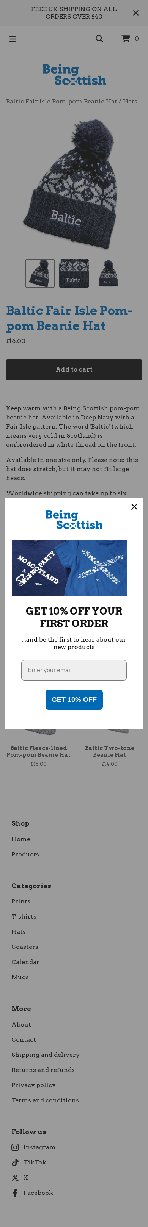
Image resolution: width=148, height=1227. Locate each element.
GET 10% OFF (74, 699)
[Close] (134, 507)
